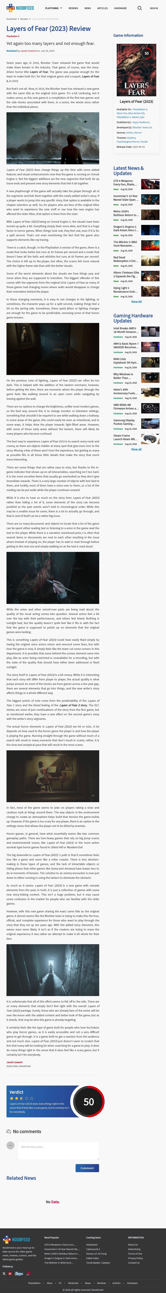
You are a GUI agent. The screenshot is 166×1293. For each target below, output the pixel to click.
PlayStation (34, 1283)
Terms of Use (135, 1253)
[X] (4, 1273)
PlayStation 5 (124, 117)
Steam (135, 117)
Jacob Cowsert (28, 50)
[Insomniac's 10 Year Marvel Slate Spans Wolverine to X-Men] (150, 203)
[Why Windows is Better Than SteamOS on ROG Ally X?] (150, 382)
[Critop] (29, 1274)
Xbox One (122, 113)
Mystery (131, 137)
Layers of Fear (39, 72)
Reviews (73, 8)
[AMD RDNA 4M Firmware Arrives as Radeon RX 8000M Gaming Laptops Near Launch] (150, 412)
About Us (133, 1244)
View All (136, 302)
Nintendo (73, 1283)
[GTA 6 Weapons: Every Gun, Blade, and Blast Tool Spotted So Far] (150, 188)
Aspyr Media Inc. (141, 122)
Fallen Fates (92, 1258)
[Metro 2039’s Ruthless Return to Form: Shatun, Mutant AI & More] (150, 219)
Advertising (134, 1249)
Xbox (49, 1283)
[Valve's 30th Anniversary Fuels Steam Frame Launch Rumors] (150, 397)
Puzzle (144, 141)
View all (136, 449)
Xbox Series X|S (136, 113)
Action (129, 132)
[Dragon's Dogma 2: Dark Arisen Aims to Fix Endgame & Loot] (150, 234)
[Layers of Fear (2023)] (136, 95)
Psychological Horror (128, 141)
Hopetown (92, 1244)
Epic (142, 117)
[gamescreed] (19, 1274)
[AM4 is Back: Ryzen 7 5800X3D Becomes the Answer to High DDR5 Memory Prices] (150, 351)
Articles (102, 8)
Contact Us (134, 1262)
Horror (138, 132)
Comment (87, 1168)
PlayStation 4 (140, 109)
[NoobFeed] (20, 8)
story (73, 705)
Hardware (120, 8)
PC (60, 1283)
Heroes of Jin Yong (96, 1253)
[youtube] (10, 1274)
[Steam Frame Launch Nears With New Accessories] (150, 443)
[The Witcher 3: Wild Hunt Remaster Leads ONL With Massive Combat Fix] (150, 249)
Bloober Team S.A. (143, 127)
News (87, 8)
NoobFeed (11, 18)
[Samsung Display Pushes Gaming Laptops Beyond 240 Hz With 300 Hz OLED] (150, 427)
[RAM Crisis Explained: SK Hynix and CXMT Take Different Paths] (150, 366)
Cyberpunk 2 (93, 1249)
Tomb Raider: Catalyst (98, 1262)
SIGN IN (154, 8)
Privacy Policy (135, 1258)
